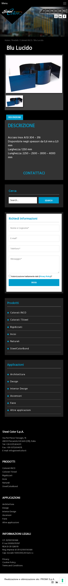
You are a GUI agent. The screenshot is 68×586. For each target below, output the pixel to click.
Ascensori (16, 396)
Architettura (17, 374)
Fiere (13, 403)
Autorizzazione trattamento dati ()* (31, 276)
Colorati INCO (26, 40)
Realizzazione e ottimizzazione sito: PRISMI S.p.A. (29, 579)
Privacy (5, 559)
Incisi (13, 334)
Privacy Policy (45, 276)
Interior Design (19, 388)
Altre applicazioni (20, 410)
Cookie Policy (9, 562)
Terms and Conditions (12, 565)
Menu (5, 3)
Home (7, 40)
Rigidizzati (16, 327)
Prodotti (15, 40)
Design (14, 381)
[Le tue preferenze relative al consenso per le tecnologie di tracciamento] (62, 580)
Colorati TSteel (19, 319)
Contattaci (34, 173)
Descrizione (14, 117)
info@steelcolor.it (17, 450)
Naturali (14, 341)
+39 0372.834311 (13, 444)
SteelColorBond (19, 348)
